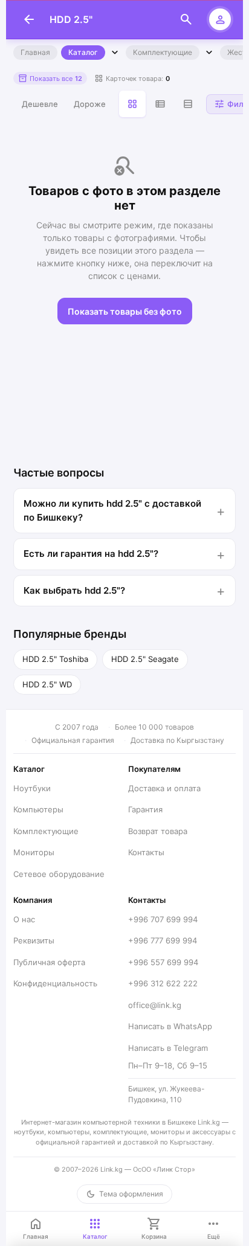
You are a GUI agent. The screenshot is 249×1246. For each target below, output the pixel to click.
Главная (35, 52)
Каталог (83, 52)
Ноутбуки (32, 788)
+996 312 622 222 (163, 983)
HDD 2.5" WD (47, 684)
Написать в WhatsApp (170, 1026)
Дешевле (40, 104)
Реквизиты (33, 940)
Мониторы (33, 852)
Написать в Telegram (168, 1048)
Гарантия (145, 809)
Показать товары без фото (125, 311)
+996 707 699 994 (163, 919)
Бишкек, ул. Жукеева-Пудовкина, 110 (166, 1094)
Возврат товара (157, 831)
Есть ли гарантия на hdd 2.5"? (91, 553)
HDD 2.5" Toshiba (55, 659)
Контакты (146, 852)
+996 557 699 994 (163, 962)
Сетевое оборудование (59, 874)
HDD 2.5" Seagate (145, 659)
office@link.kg (154, 1005)
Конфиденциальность (55, 983)
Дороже (90, 104)
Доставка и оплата (164, 788)
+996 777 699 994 (162, 940)
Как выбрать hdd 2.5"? (74, 590)
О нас (24, 919)
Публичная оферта (49, 962)
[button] (50, 78)
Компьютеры (38, 809)
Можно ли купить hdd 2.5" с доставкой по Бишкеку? (112, 510)
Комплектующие (162, 52)
